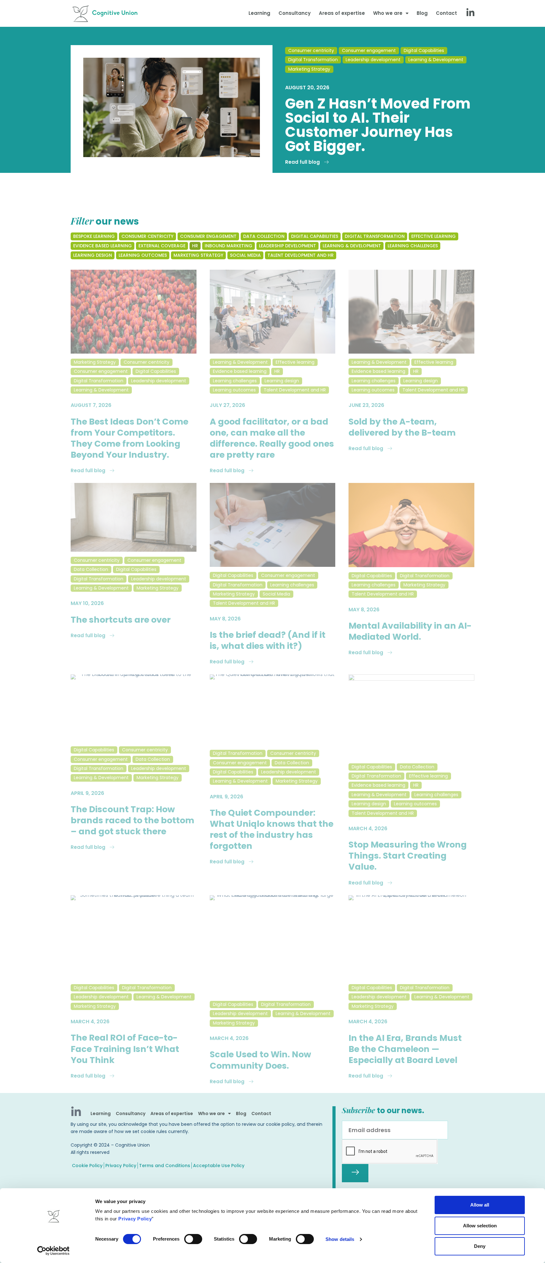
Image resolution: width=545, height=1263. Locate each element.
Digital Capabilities (424, 50)
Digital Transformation (313, 59)
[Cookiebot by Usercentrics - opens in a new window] (53, 1250)
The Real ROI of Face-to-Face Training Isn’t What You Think (125, 1049)
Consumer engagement (369, 50)
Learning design (282, 381)
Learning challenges (235, 381)
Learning (259, 13)
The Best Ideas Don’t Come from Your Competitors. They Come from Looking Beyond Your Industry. (129, 438)
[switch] (193, 1239)
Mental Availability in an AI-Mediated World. (410, 631)
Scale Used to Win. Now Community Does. (260, 1060)
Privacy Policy (135, 1218)
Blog (422, 13)
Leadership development (373, 59)
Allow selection (480, 1225)
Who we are (387, 13)
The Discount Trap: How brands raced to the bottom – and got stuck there (132, 820)
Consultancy (294, 13)
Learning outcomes (234, 390)
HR (277, 371)
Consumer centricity (311, 50)
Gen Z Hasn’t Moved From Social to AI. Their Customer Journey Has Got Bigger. (378, 125)
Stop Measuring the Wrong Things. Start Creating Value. (408, 855)
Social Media (276, 594)
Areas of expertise (342, 13)
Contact (446, 13)
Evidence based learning (240, 371)
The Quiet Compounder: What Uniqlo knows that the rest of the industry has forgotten (271, 829)
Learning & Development (435, 59)
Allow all (479, 1204)
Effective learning (295, 362)
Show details (339, 1239)
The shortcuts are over (121, 620)
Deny (479, 1246)
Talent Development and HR (295, 390)
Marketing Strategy (309, 69)
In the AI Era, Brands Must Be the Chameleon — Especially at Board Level (405, 1049)
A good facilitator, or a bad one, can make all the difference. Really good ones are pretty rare (272, 438)
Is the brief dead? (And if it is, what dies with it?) (267, 640)
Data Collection (91, 569)
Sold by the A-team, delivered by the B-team (402, 427)
